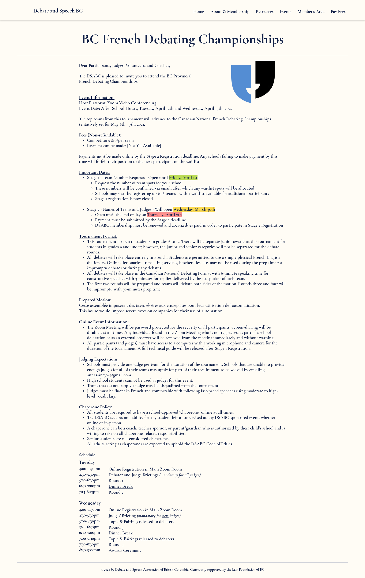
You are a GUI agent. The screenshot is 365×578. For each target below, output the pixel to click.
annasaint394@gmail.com (109, 375)
